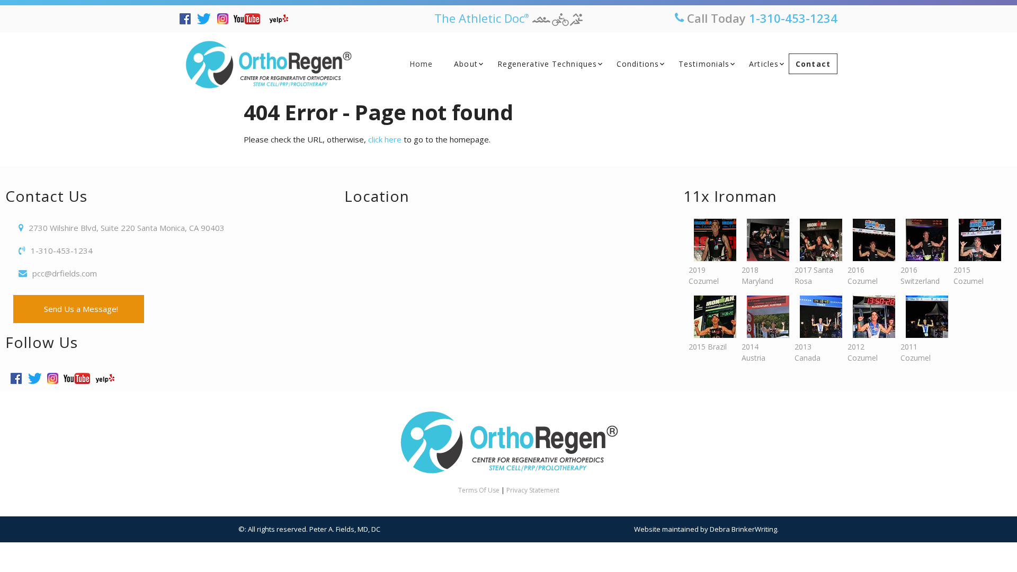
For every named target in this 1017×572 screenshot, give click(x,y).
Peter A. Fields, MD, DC (344, 529)
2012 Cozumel (863, 352)
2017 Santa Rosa (814, 275)
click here (385, 139)
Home (421, 64)
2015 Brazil (708, 347)
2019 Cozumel (704, 275)
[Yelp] (281, 18)
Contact (813, 64)
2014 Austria (753, 352)
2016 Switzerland (920, 275)
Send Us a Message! (79, 308)
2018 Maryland (757, 275)
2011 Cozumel (915, 352)
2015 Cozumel (968, 275)
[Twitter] (206, 18)
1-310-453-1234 (793, 18)
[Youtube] (249, 18)
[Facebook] (188, 18)
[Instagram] (225, 18)
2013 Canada (807, 352)
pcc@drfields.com (64, 273)
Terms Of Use (478, 490)
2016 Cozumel (863, 275)
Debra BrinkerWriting (743, 529)
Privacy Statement (532, 490)
